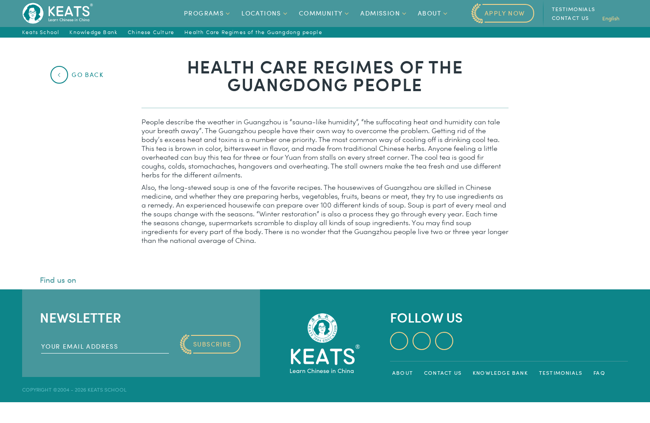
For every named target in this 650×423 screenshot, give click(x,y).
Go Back (87, 74)
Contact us (570, 17)
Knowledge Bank (500, 372)
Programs (204, 13)
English (611, 18)
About (429, 13)
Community (321, 13)
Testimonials (573, 8)
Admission (380, 13)
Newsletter (80, 317)
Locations (261, 13)
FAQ (599, 372)
